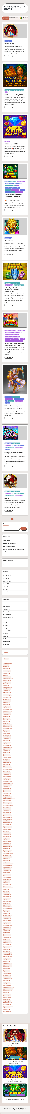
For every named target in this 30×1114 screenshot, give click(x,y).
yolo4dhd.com (6, 831)
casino (6, 181)
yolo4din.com (6, 889)
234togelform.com (7, 699)
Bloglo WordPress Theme (19, 1109)
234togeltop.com (7, 973)
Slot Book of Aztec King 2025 (14, 95)
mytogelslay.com (7, 800)
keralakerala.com (8, 663)
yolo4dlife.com (6, 1009)
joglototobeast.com (7, 784)
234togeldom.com (7, 791)
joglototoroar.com (7, 728)
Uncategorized (8, 41)
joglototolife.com (7, 1002)
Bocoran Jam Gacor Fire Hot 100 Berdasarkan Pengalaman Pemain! (15, 196)
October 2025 (6, 578)
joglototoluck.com (7, 822)
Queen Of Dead (9, 43)
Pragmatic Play (8, 183)
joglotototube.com (7, 946)
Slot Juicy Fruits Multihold (12, 144)
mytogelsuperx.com (7, 819)
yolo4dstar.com (6, 750)
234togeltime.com (7, 694)
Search (5, 523)
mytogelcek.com (6, 839)
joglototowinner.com (8, 783)
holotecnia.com (6, 673)
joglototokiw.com (7, 886)
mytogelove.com (6, 860)
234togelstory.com (7, 953)
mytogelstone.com (7, 778)
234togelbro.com (7, 683)
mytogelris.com (6, 982)
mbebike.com (6, 665)
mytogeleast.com (7, 707)
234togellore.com (7, 977)
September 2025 (7, 581)
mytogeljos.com (6, 702)
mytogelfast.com (7, 923)
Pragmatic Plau (20, 181)
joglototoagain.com (7, 867)
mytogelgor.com (6, 723)
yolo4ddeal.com (6, 913)
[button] (18, 519)
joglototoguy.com (7, 843)
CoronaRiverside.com (8, 678)
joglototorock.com (7, 908)
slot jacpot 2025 (15, 189)
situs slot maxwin (8, 90)
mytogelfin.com (6, 721)
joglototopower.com (7, 963)
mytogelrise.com (7, 879)
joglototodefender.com (8, 987)
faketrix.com (6, 666)
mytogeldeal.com (7, 901)
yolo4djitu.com (6, 752)
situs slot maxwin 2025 (19, 90)
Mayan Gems (15, 17)
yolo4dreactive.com (7, 827)
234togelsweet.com (7, 815)
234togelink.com (7, 757)
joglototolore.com (7, 826)
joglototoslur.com (7, 781)
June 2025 (5, 589)
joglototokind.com (7, 747)
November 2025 (7, 575)
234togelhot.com (7, 894)
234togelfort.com (7, 994)
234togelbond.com (7, 812)
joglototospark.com (7, 966)
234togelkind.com (7, 772)
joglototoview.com (7, 990)
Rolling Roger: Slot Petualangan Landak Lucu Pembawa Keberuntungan (14, 289)
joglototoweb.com (7, 824)
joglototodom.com (7, 944)
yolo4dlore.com (6, 716)
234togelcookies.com (8, 853)
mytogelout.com (6, 764)
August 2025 (6, 583)
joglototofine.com (7, 687)
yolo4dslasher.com (7, 850)
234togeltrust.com (7, 954)
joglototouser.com (7, 709)
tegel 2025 (7, 191)
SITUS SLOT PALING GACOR (14, 7)
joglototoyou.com (7, 927)
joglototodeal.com (7, 925)
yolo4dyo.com (6, 891)
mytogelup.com (6, 899)
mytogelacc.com (6, 980)
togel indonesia (19, 191)
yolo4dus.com (6, 685)
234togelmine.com (7, 755)
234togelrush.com (7, 937)
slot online (7, 141)
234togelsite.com (7, 975)
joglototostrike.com (8, 988)
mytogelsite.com (7, 920)
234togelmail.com (7, 697)
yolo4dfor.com (6, 947)
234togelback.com (7, 896)
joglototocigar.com (7, 724)
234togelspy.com (7, 834)
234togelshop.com (7, 700)
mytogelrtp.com (6, 740)
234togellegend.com (7, 915)
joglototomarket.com (8, 1006)
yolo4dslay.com (6, 971)
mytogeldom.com (6, 838)
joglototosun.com (7, 845)
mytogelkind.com (7, 922)
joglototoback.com (7, 695)
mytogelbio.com (6, 821)
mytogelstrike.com (7, 797)
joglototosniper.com (8, 887)
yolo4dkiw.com (6, 930)
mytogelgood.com (7, 776)
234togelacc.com (7, 898)
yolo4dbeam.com (6, 848)
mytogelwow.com (6, 760)
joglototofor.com (7, 766)
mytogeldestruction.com (8, 798)
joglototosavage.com (8, 805)
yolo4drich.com (6, 1007)
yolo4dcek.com (6, 911)
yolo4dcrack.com (7, 934)
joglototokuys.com (7, 726)
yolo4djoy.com (6, 733)
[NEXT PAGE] (18, 519)
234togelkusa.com (7, 738)
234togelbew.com (7, 874)
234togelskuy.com (7, 832)
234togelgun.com (7, 735)
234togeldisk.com (7, 692)
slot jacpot (7, 189)
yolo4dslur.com (6, 786)
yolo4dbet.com (6, 893)
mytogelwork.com (7, 985)
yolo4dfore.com (6, 970)
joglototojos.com (7, 713)
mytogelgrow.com (7, 983)
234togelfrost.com (7, 956)
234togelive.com (7, 918)
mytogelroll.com (7, 682)
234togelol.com (6, 759)
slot (6, 92)
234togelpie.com (7, 935)
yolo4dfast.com (6, 754)
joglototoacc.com (7, 748)
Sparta (7, 498)
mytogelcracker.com (7, 942)
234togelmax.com (7, 670)
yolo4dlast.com (6, 771)
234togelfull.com (7, 995)
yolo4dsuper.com (7, 870)
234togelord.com (7, 877)
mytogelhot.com (6, 862)
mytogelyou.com (6, 880)
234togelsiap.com (7, 836)
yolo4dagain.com (7, 1011)
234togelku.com (6, 690)
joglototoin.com (7, 929)
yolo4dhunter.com (7, 807)
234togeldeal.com (7, 793)
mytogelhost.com (7, 958)
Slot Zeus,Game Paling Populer (14, 406)
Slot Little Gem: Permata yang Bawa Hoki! (14, 453)
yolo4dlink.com (6, 718)
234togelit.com (6, 795)
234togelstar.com (7, 774)
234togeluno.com (7, 916)
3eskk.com (5, 675)
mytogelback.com (7, 997)
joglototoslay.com (7, 769)
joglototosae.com (7, 905)
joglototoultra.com (7, 803)
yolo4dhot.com (6, 968)
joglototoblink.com (7, 802)
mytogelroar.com (7, 706)
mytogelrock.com (7, 779)
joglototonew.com (7, 745)
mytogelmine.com (7, 841)
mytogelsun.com (6, 882)
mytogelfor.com (6, 903)
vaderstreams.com (7, 676)
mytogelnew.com (6, 999)
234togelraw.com (7, 875)
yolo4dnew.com (6, 730)
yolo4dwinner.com (7, 788)
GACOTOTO (6, 652)
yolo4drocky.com (7, 869)
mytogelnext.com (7, 959)
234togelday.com (7, 855)
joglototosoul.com (7, 964)
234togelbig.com (7, 736)
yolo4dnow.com (6, 910)
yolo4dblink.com (7, 829)
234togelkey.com (7, 719)
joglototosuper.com (7, 767)
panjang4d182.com (7, 671)
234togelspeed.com (7, 978)
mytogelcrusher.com (7, 817)
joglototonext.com (7, 846)
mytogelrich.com (7, 762)
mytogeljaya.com (7, 742)
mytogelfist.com (7, 689)
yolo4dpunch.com (7, 851)
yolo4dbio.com (6, 932)
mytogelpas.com (6, 704)
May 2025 (5, 592)
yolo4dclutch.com (7, 714)
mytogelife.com (6, 939)
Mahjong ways (13, 181)
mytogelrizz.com (7, 940)
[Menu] (6, 12)
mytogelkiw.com (6, 961)
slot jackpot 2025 (16, 187)
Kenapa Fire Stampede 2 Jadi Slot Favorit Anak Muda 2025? (15, 344)
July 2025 (5, 586)
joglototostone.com (7, 906)
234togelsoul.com (7, 814)
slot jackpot (7, 187)
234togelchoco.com (7, 856)
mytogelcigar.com (7, 680)
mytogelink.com (6, 858)
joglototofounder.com (8, 863)
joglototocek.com (7, 1004)
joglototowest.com (7, 711)
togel (13, 191)
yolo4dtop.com (6, 731)
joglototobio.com (7, 884)
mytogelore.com (6, 743)
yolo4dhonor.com (7, 808)
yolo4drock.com (6, 951)
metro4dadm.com (6, 668)
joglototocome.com (7, 865)
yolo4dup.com (6, 992)
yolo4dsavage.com (7, 810)
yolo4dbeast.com (7, 790)
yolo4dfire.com (6, 949)
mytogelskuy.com (7, 1001)
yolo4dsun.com (6, 872)
